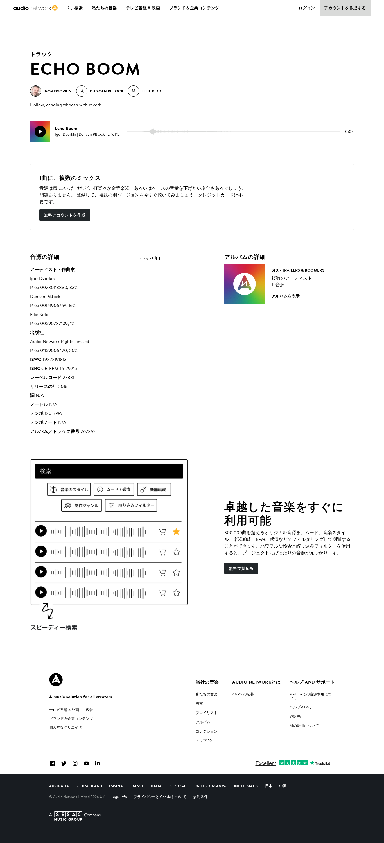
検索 (78, 8)
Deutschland (89, 785)
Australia (59, 785)
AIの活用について (304, 725)
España (116, 785)
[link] (35, 8)
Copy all (146, 258)
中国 (282, 785)
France (137, 785)
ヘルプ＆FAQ (300, 706)
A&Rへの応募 (243, 694)
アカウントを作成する (345, 8)
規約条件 (200, 796)
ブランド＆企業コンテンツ (194, 8)
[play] (40, 131)
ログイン (307, 8)
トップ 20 (204, 740)
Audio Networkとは (256, 682)
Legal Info (119, 796)
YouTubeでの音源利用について (311, 695)
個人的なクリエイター (67, 727)
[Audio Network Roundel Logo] (56, 679)
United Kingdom (210, 785)
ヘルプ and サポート (312, 682)
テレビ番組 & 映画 (143, 8)
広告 (89, 709)
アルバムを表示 (286, 296)
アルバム (203, 721)
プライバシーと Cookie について (160, 796)
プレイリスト (207, 712)
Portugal (178, 785)
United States (245, 785)
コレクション (207, 731)
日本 (268, 785)
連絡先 (295, 716)
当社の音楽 (207, 682)
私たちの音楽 (104, 8)
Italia (156, 785)
